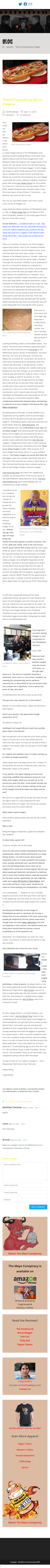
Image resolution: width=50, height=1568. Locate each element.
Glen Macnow (37, 440)
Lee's (4, 1091)
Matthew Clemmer (12, 1107)
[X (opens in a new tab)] (20, 4)
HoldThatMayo (12, 112)
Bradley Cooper (12, 1089)
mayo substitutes (29, 922)
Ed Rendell (23, 1089)
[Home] (3, 47)
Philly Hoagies (33, 1091)
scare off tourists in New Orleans (26, 881)
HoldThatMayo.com (16, 21)
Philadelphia (23, 1091)
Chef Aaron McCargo (11, 473)
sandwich (10, 115)
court (5, 1123)
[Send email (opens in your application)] (30, 4)
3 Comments (25, 115)
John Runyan (29, 990)
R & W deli (33, 349)
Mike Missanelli (28, 425)
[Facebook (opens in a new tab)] (25, 4)
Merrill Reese (28, 999)
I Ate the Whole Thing (23, 1016)
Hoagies (41, 1089)
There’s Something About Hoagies (28, 47)
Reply (37, 1108)
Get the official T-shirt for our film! (25, 1428)
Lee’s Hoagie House (24, 183)
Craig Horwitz (25, 1381)
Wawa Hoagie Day (19, 212)
